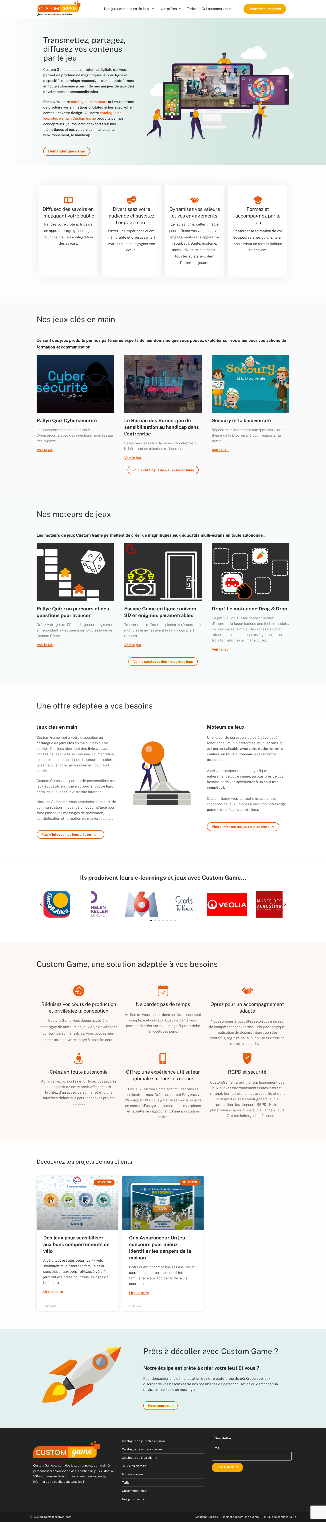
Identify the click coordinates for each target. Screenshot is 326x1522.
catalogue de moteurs (89, 102)
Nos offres (168, 9)
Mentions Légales (206, 1516)
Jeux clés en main (134, 1466)
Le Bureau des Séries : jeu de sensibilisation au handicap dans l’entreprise (161, 427)
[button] (41, 904)
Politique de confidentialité (279, 1516)
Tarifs (191, 9)
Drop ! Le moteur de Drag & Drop (249, 609)
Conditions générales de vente (240, 1516)
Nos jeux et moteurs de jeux (127, 9)
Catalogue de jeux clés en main (143, 1441)
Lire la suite (53, 1292)
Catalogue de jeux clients (139, 1457)
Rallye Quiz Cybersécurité (67, 420)
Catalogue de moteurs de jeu (142, 1449)
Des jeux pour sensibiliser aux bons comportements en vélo (76, 1244)
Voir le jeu (45, 450)
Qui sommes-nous (216, 9)
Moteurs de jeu (132, 1474)
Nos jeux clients (133, 1499)
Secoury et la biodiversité (241, 420)
